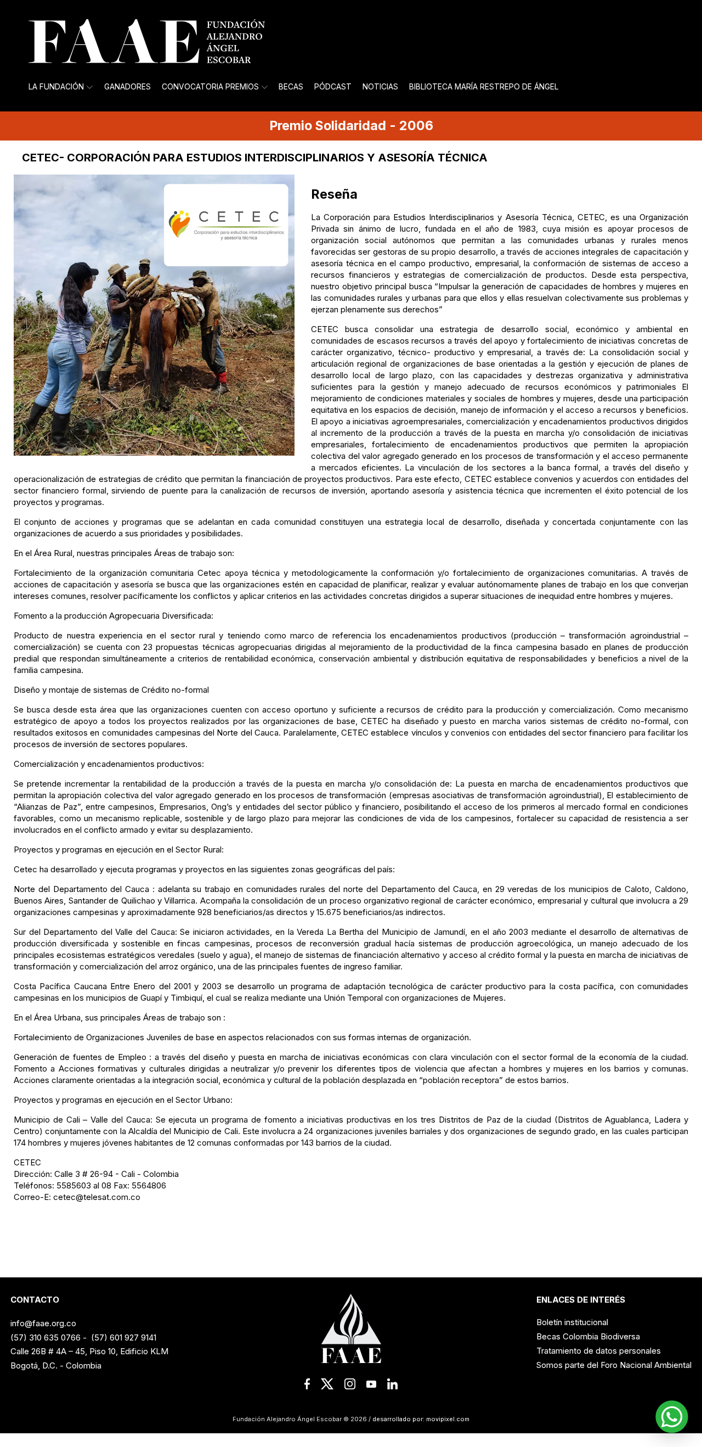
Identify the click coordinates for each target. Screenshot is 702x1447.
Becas (291, 86)
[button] (671, 1416)
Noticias (380, 86)
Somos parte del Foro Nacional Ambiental (614, 1365)
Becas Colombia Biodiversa (588, 1336)
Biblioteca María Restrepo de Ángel (483, 86)
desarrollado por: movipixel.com (420, 1419)
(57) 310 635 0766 (45, 1337)
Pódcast (333, 86)
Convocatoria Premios (210, 86)
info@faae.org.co (43, 1323)
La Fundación (56, 86)
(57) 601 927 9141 (123, 1337)
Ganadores (127, 86)
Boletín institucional (572, 1322)
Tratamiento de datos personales (598, 1350)
